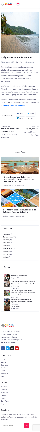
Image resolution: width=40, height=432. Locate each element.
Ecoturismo (5, 138)
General (5, 245)
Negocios (6, 251)
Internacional (7, 248)
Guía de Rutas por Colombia (14, 105)
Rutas (3, 371)
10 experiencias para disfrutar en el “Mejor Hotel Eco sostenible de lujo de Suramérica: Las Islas (18, 179)
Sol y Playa (19, 62)
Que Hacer (4, 365)
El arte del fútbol (16, 306)
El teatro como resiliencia (19, 275)
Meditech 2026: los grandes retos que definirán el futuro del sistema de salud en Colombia (23, 284)
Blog (2, 376)
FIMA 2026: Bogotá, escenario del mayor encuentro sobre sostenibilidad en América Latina (23, 293)
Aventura (6, 234)
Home (3, 359)
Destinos (6, 240)
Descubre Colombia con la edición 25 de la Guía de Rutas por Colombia (19, 211)
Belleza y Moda (8, 237)
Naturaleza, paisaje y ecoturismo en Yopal (10, 130)
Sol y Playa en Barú (32, 129)
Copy (31, 118)
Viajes (5, 257)
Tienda (3, 362)
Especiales (5, 374)
